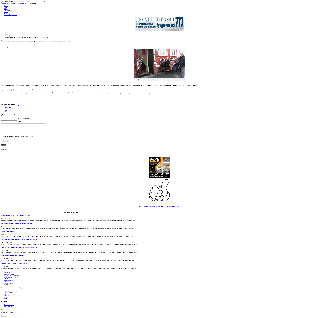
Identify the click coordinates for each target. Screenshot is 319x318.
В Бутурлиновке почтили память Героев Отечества (16, 223)
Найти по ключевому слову (8, 1)
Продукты (7, 278)
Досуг (5, 297)
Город (5, 7)
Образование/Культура (10, 291)
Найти (45, 1)
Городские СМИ (8, 294)
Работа (6, 298)
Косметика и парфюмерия (11, 275)
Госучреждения (8, 292)
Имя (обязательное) (23, 118)
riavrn (2, 95)
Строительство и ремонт (11, 277)
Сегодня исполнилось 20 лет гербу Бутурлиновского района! (19, 239)
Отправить (4, 149)
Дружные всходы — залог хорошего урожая (14, 263)
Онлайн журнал (8, 283)
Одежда (6, 281)
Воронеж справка (9, 305)
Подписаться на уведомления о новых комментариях (18, 136)
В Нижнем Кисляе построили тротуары (13, 255)
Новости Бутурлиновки (10, 15)
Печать (6, 47)
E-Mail (19, 121)
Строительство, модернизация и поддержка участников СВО (19, 247)
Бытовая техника (9, 274)
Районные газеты (9, 306)
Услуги (6, 12)
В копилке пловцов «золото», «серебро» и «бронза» (16, 215)
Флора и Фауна (8, 280)
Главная (6, 6)
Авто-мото (7, 272)
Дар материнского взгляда (9, 231)
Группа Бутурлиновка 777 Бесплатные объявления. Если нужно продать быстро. (159, 206)
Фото (5, 13)
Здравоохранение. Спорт (11, 295)
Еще (2, 269)
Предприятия (8, 10)
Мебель (6, 284)
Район (5, 9)
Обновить (3, 144)
